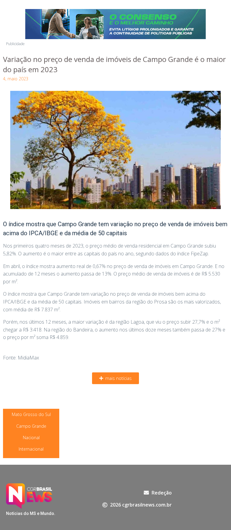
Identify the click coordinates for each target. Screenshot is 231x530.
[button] (115, 378)
